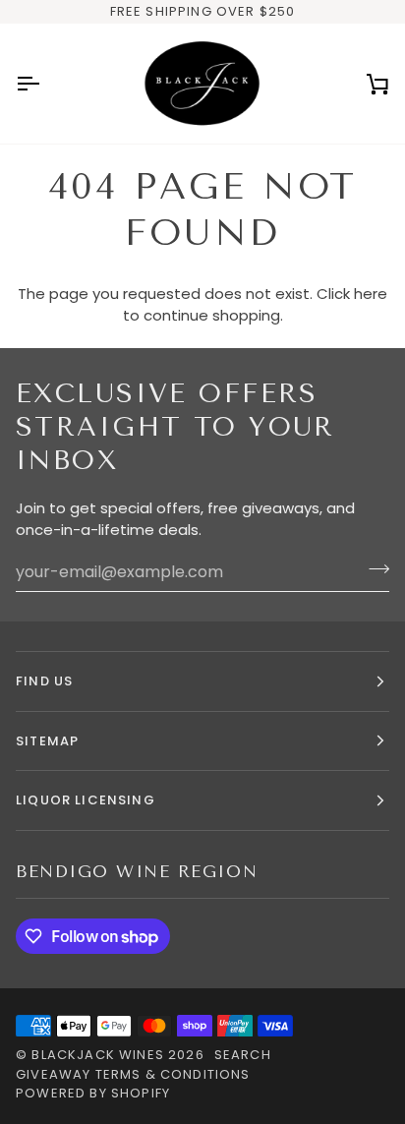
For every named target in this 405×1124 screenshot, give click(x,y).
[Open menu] (45, 83)
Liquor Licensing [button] (85, 800)
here (370, 293)
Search (242, 1054)
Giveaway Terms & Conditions (133, 1074)
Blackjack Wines (97, 1054)
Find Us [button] (44, 681)
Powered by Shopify (93, 1093)
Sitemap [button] (47, 741)
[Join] (373, 569)
